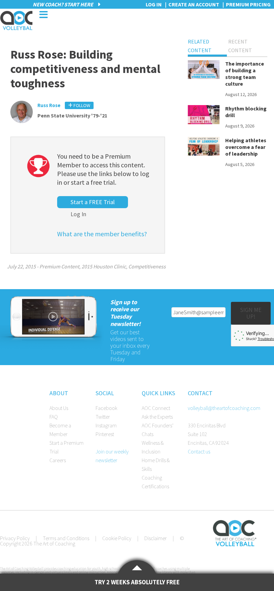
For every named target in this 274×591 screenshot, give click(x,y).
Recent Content (240, 46)
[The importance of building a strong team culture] (204, 70)
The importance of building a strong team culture (244, 73)
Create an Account (193, 4)
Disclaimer (155, 538)
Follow (81, 105)
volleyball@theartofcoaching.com (224, 408)
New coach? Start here (63, 4)
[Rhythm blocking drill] (204, 115)
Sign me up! (251, 313)
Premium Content (59, 266)
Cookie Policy (116, 538)
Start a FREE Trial (93, 202)
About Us (58, 408)
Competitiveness (147, 266)
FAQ (53, 416)
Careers (57, 460)
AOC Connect (156, 408)
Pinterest (105, 434)
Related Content (200, 46)
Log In (78, 214)
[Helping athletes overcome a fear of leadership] (204, 147)
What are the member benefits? (102, 234)
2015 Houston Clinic (104, 266)
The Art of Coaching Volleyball (16, 20)
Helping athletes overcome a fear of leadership (245, 147)
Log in (154, 4)
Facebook (106, 408)
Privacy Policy (15, 538)
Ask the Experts (157, 416)
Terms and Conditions (66, 538)
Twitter (103, 416)
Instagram (106, 425)
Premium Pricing (248, 4)
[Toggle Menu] (43, 15)
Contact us (199, 451)
